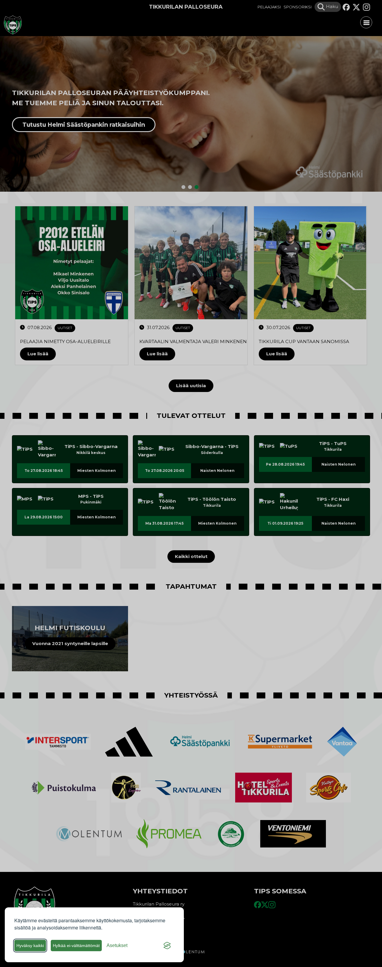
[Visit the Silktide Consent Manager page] (167, 945)
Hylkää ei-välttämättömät (76, 945)
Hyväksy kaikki (30, 945)
